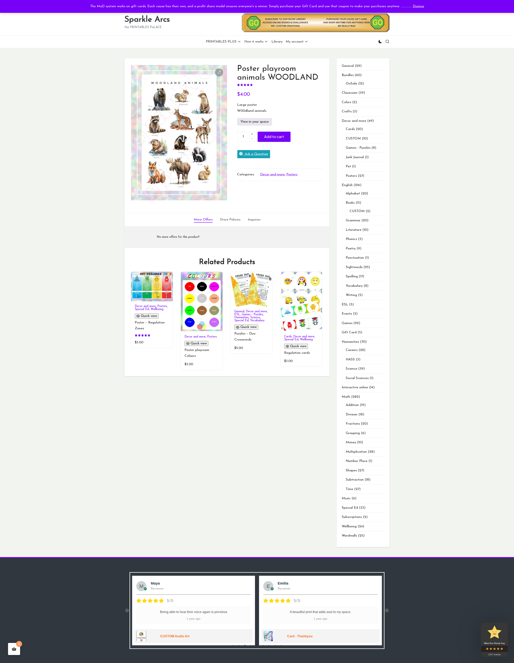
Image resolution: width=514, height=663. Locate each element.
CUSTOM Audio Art (174, 636)
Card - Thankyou (300, 636)
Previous (127, 611)
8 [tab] (275, 645)
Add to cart (274, 136)
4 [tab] (251, 645)
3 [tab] (245, 645)
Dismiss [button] (418, 6)
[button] (219, 72)
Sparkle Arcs (147, 20)
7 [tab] (269, 645)
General (239, 311)
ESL (237, 314)
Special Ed (142, 309)
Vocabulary (257, 320)
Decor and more (272, 174)
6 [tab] (263, 645)
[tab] (203, 220)
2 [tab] (239, 645)
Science (255, 317)
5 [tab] (257, 645)
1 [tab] (233, 645)
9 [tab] (281, 645)
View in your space (255, 121)
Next (387, 611)
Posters (291, 174)
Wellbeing (157, 309)
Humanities (241, 317)
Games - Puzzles (252, 314)
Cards (288, 336)
